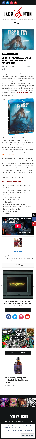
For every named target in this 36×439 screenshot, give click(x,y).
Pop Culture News (9, 53)
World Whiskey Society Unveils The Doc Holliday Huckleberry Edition (16, 380)
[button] (18, 23)
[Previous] (2, 285)
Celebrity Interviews (17, 422)
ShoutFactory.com (8, 154)
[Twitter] (17, 265)
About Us (7, 422)
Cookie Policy (7, 432)
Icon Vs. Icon (18, 416)
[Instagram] (22, 265)
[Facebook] (14, 265)
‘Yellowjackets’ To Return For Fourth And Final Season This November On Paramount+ (18, 302)
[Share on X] (34, 215)
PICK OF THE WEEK (18, 353)
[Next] (34, 285)
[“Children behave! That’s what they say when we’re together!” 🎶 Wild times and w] (22, 402)
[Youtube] (19, 265)
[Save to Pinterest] (34, 224)
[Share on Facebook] (34, 219)
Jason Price (14, 66)
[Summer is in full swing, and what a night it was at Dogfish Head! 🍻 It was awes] (13, 402)
